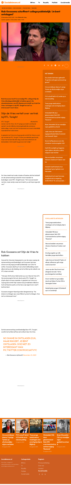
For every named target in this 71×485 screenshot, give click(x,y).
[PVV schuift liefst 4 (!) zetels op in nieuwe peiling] (22, 426)
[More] (66, 66)
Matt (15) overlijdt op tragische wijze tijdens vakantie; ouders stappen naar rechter (54, 150)
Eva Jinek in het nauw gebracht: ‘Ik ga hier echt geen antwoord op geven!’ (55, 80)
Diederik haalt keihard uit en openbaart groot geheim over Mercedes (54, 169)
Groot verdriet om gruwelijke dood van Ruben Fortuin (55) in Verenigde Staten (55, 281)
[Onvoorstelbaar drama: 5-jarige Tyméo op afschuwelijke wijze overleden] (8, 426)
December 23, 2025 (29, 355)
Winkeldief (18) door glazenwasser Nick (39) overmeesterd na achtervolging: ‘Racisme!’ (49, 442)
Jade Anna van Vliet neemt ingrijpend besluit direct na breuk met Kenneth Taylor (55, 134)
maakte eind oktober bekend (19, 122)
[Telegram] (55, 66)
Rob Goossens (17, 8)
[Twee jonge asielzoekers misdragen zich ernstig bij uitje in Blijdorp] (36, 426)
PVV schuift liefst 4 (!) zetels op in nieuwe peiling (22, 437)
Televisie (34, 8)
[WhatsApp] (52, 66)
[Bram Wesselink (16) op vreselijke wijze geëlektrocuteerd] (63, 426)
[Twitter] (48, 66)
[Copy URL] (63, 66)
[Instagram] (42, 474)
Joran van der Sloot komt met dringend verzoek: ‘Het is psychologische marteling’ (54, 271)
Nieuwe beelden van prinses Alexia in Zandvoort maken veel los (55, 159)
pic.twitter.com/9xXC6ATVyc (20, 350)
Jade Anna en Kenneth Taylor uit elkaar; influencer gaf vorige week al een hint (55, 262)
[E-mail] (59, 66)
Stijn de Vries (26, 8)
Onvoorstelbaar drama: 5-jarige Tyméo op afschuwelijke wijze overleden (55, 89)
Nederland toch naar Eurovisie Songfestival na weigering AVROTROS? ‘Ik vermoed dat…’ (55, 178)
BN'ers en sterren (7, 8)
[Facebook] (44, 66)
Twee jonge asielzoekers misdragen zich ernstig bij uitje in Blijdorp (55, 105)
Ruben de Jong (22, 17)
